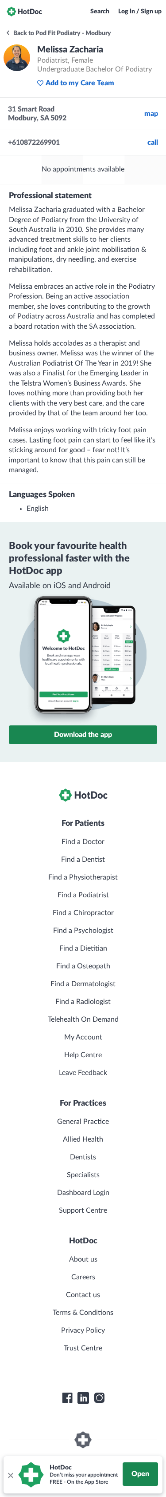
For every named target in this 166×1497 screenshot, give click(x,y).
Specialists (83, 1174)
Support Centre (83, 1210)
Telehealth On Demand (83, 1019)
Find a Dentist (83, 859)
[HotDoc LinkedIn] (83, 1398)
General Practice (83, 1121)
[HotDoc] (24, 11)
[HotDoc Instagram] (99, 1398)
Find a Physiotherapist (83, 877)
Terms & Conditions (83, 1312)
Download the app (83, 734)
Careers (83, 1277)
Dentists (83, 1157)
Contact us (83, 1294)
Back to (61, 33)
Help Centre (83, 1055)
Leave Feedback (83, 1072)
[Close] (10, 1474)
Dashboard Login (83, 1192)
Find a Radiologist (83, 1001)
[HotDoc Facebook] (67, 1398)
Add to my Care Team (80, 83)
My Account (83, 1037)
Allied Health (83, 1139)
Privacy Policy (83, 1330)
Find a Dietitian (83, 948)
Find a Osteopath (83, 966)
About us (83, 1259)
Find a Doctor (83, 841)
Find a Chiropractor (83, 912)
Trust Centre (83, 1348)
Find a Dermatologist (83, 983)
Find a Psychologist (83, 930)
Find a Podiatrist (83, 895)
